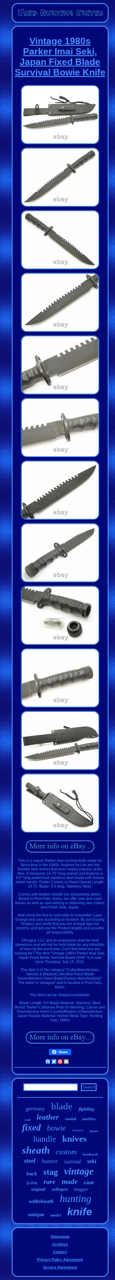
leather (47, 1117)
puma (31, 1183)
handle (44, 1138)
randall (70, 1119)
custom (66, 1152)
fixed (31, 1127)
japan (94, 1131)
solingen (60, 1189)
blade (61, 1106)
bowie (56, 1128)
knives (74, 1138)
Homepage (60, 1237)
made (70, 1182)
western (77, 1130)
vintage (79, 1171)
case (89, 1182)
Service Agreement (60, 1267)
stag (50, 1172)
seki (91, 1161)
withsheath (41, 1201)
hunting (75, 1198)
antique (36, 1214)
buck (31, 1174)
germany (35, 1108)
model (56, 1215)
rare (50, 1182)
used (27, 1119)
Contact (60, 1252)
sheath (36, 1150)
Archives (60, 1244)
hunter (50, 1161)
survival (72, 1161)
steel (30, 1160)
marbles (89, 1118)
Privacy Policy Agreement (60, 1260)
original (38, 1189)
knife (79, 1211)
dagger (81, 1189)
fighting (86, 1109)
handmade (90, 1154)
